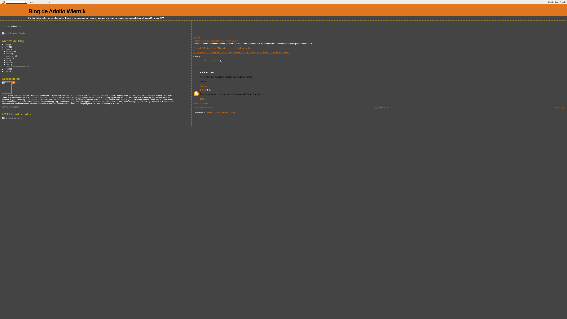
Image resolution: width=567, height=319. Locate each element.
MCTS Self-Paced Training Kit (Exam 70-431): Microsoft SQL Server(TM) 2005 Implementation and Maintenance (241, 52)
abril (8, 65)
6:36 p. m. (203, 86)
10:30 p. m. (204, 99)
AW (16, 82)
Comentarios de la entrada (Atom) (220, 113)
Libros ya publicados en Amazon (17, 67)
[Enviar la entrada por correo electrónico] (221, 60)
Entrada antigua (558, 107)
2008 (7, 45)
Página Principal (382, 107)
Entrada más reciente (202, 107)
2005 (7, 69)
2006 (7, 49)
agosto (9, 58)
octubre (9, 54)
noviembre (10, 51)
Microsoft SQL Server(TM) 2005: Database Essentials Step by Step (222, 48)
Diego (203, 90)
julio (7, 60)
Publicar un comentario (201, 103)
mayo (8, 62)
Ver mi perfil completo (10, 107)
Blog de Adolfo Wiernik (56, 11)
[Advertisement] (228, 30)
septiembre (10, 56)
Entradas (21, 26)
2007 (7, 47)
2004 (7, 71)
